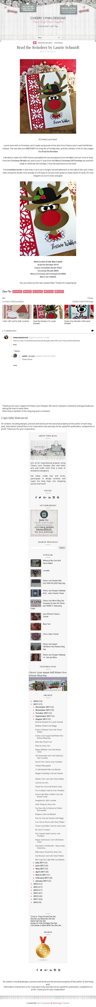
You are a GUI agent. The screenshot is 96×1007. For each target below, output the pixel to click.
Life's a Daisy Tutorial (50, 634)
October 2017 (42, 713)
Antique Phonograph (43, 766)
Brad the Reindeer (50, 151)
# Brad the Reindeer (45, 43)
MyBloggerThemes (61, 1003)
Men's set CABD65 (48, 277)
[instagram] (54, 497)
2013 (35, 893)
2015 (35, 887)
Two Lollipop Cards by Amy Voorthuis (49, 790)
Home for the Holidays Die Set (44, 923)
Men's (72, 157)
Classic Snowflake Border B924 (48, 267)
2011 (35, 899)
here (52, 283)
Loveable (46, 570)
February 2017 (42, 878)
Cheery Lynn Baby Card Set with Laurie (50, 826)
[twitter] (40, 497)
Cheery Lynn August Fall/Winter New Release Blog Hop (54, 646)
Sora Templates (43, 1003)
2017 (35, 704)
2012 (35, 896)
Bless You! (46, 624)
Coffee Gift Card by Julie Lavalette (15, 321)
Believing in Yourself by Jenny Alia (48, 852)
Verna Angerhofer (20, 338)
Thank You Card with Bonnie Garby (48, 787)
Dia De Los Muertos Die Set (43, 918)
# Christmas (58, 43)
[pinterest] (58, 497)
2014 (35, 890)
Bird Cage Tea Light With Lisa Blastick (50, 860)
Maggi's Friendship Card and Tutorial (49, 773)
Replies (17, 351)
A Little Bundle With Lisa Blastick (48, 769)
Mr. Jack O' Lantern (42, 830)
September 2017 (43, 716)
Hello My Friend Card (43, 742)
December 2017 (43, 707)
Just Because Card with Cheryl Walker (49, 856)
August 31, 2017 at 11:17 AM (39, 338)
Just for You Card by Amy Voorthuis (48, 762)
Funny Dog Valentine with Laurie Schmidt (77, 322)
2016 (35, 884)
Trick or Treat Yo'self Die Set (43, 916)
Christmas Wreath (19, 160)
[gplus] (44, 497)
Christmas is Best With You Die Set (46, 925)
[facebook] (36, 497)
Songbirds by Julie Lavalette (45, 800)
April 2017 (40, 872)
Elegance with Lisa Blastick (45, 814)
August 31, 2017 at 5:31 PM (45, 356)
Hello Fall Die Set (38, 921)
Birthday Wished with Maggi (46, 726)
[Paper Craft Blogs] (43, 949)
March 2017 (41, 875)
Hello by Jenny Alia (42, 746)
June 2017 (40, 865)
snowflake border (14, 169)
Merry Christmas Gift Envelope (68, 160)
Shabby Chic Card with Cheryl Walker (49, 779)
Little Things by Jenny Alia (45, 804)
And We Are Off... (42, 783)
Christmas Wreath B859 (48, 270)
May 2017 (40, 868)
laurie (24, 356)
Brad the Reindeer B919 (48, 264)
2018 (35, 701)
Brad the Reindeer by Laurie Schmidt (44, 322)
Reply (15, 344)
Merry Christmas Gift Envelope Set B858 (48, 274)
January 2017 (42, 881)
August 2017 (41, 719)
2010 (35, 902)
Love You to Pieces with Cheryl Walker (50, 822)
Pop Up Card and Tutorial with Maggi (49, 818)
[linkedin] (50, 497)
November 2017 (43, 710)
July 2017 (40, 862)
